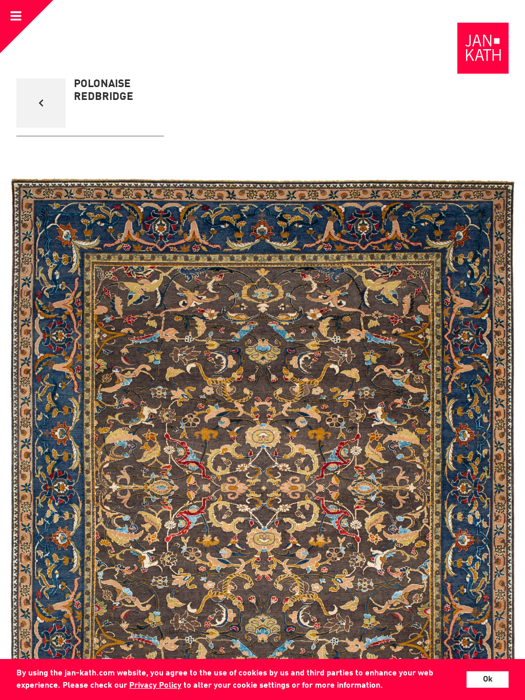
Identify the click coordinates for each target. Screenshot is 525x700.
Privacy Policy (155, 686)
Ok (488, 679)
